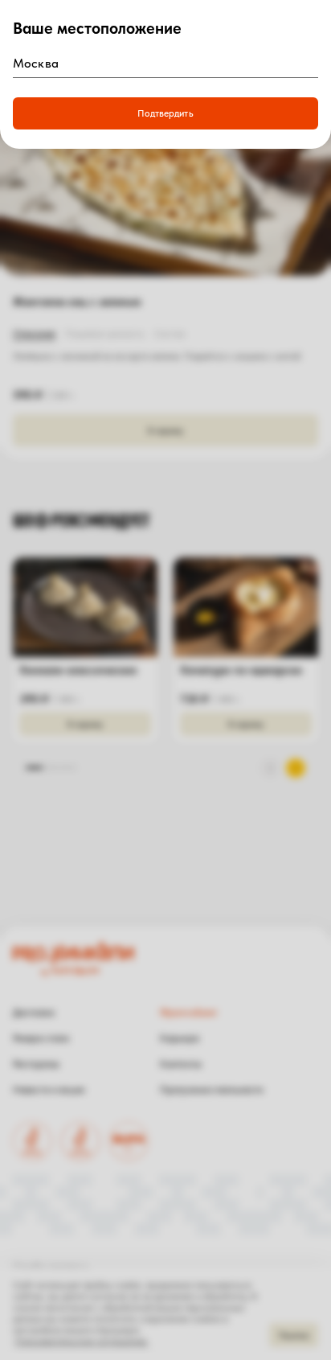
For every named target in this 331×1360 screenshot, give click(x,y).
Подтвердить (165, 113)
